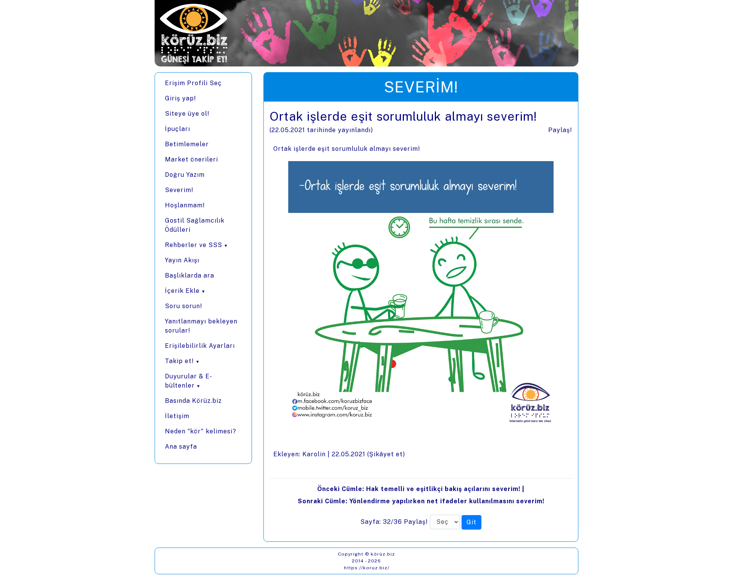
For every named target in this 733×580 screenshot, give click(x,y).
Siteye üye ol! (187, 113)
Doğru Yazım (185, 174)
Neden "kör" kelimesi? (200, 431)
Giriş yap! (180, 98)
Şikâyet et (386, 454)
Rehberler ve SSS (193, 245)
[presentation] (421, 321)
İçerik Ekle (182, 290)
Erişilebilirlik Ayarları (200, 345)
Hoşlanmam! (185, 205)
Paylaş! (560, 130)
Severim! (179, 190)
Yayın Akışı (182, 260)
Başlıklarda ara (189, 275)
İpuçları (177, 128)
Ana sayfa (181, 446)
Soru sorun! (183, 306)
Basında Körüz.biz (193, 400)
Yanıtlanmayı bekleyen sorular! (201, 326)
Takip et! (179, 361)
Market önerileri (191, 159)
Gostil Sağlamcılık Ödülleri (194, 225)
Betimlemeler (187, 144)
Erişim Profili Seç (193, 83)
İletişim (177, 416)
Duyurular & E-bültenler (188, 381)
